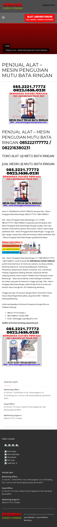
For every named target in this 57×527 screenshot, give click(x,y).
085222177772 (49, 5)
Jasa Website (29, 517)
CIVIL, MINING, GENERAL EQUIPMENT (40, 18)
